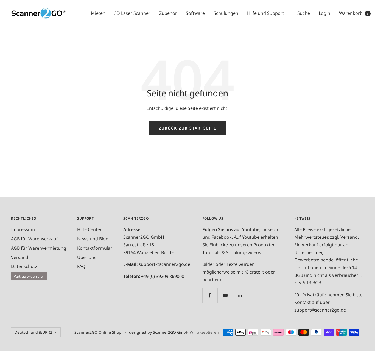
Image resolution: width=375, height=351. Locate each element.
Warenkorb (353, 13)
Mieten (98, 13)
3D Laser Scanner (132, 13)
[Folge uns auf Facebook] (209, 295)
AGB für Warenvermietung (38, 248)
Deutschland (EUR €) (33, 332)
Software (195, 13)
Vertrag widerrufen (29, 276)
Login (324, 13)
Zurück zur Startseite (187, 128)
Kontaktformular (94, 248)
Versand (19, 257)
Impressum (23, 229)
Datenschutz (24, 266)
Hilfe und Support (265, 13)
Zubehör (168, 13)
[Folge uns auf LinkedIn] (240, 295)
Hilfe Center (89, 229)
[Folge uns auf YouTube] (225, 295)
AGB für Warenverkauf (34, 239)
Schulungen (226, 13)
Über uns (86, 257)
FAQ (81, 266)
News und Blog (92, 239)
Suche (303, 13)
